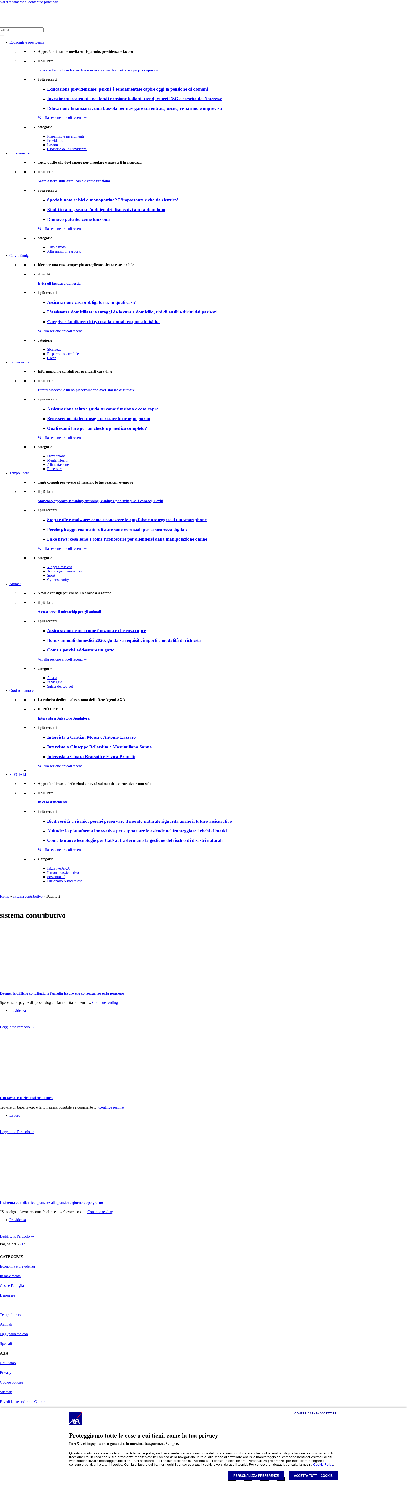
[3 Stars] (19, 1020)
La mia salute (19, 362)
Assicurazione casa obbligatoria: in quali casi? (91, 302)
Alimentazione (58, 465)
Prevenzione (56, 456)
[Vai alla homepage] (6, 16)
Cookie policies (11, 1382)
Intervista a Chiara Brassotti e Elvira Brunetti (91, 756)
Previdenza (55, 140)
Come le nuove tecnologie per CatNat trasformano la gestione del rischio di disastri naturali (135, 840)
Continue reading (105, 1003)
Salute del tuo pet (60, 686)
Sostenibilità (56, 877)
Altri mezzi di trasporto (64, 251)
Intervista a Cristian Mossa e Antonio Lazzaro (91, 737)
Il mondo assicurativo (63, 873)
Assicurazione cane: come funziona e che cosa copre (96, 630)
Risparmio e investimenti (65, 136)
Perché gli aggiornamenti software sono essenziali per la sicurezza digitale (117, 529)
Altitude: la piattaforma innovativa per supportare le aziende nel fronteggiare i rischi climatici (137, 830)
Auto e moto (56, 247)
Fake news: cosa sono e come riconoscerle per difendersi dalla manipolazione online (127, 539)
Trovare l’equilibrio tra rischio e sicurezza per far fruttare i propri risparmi (98, 70)
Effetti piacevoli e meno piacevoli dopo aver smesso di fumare (86, 390)
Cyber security (58, 580)
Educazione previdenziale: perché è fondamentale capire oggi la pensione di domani (127, 89)
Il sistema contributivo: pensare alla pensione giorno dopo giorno (51, 1203)
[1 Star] (4, 1020)
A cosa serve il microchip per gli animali (69, 612)
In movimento (19, 153)
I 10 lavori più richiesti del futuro (26, 1098)
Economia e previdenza (26, 42)
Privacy (5, 1373)
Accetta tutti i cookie (313, 1475)
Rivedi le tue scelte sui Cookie (22, 1402)
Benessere (54, 469)
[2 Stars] (11, 1020)
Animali (15, 584)
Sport (51, 575)
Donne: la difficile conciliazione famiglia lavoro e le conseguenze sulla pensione (62, 993)
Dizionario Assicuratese (64, 881)
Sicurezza (54, 349)
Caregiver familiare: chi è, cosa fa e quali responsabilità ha (103, 321)
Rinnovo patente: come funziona (78, 219)
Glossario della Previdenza (67, 149)
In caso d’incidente (53, 802)
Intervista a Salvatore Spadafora (64, 718)
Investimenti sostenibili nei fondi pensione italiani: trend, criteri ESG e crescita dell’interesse (134, 98)
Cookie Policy (323, 1464)
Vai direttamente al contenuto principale (29, 2)
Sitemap (6, 1392)
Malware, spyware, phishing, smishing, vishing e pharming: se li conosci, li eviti (100, 501)
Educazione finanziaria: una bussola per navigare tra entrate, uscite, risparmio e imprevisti (134, 108)
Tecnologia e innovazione (66, 571)
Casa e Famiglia (12, 1286)
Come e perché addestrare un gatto (80, 649)
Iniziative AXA (58, 868)
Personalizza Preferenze (256, 1475)
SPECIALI (17, 774)
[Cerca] (2, 35)
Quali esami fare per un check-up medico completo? (97, 428)
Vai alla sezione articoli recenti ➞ (62, 118)
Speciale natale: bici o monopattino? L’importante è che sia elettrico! (112, 199)
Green (51, 358)
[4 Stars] (26, 1020)
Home (4, 896)
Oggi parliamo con (23, 690)
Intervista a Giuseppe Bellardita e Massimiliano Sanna (99, 746)
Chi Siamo (8, 1363)
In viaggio (54, 682)
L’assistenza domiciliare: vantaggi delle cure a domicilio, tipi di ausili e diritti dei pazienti (132, 311)
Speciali (6, 1344)
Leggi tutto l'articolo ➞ (17, 1027)
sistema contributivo (28, 896)
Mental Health (57, 460)
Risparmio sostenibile (63, 354)
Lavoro (52, 145)
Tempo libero (19, 473)
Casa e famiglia (20, 256)
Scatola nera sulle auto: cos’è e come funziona (74, 181)
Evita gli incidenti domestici (59, 283)
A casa (52, 678)
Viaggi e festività (59, 567)
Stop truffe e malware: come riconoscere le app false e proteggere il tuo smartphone (127, 519)
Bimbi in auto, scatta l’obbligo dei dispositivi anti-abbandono (106, 209)
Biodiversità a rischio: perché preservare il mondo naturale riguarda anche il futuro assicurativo (139, 821)
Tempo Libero (10, 1315)
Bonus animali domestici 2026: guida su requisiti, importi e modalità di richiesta (124, 640)
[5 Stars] (34, 1020)
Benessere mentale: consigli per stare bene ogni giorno (98, 418)
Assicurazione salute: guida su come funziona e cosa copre (102, 408)
